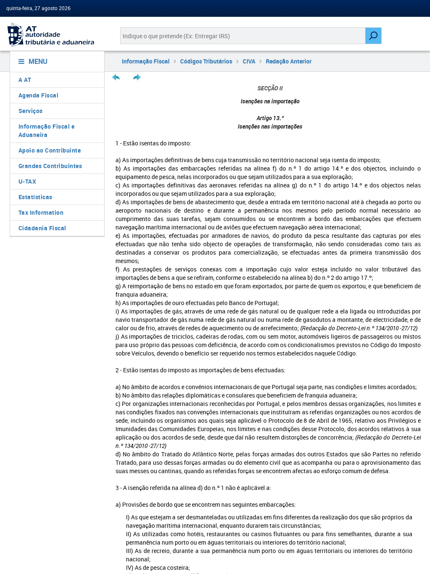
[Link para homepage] (53, 34)
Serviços (30, 111)
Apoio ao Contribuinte (49, 150)
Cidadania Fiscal (42, 228)
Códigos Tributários (206, 61)
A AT (24, 80)
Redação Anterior (289, 61)
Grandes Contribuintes (50, 166)
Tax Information (41, 212)
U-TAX (27, 181)
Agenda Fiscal (38, 95)
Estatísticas (35, 197)
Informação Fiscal (146, 61)
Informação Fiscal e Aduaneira (46, 130)
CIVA (249, 61)
